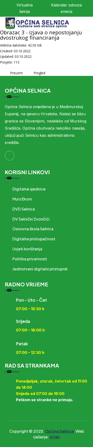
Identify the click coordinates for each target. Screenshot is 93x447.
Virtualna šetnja (24, 8)
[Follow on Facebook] (9, 155)
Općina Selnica (59, 431)
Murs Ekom (22, 198)
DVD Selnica (23, 208)
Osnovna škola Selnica (32, 228)
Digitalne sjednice (29, 188)
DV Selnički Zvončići (31, 218)
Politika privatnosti (29, 258)
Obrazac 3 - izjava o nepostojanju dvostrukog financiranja (41, 35)
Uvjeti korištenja (27, 248)
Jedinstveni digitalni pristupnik (40, 268)
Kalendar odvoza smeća (66, 8)
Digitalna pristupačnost (33, 238)
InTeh (55, 436)
